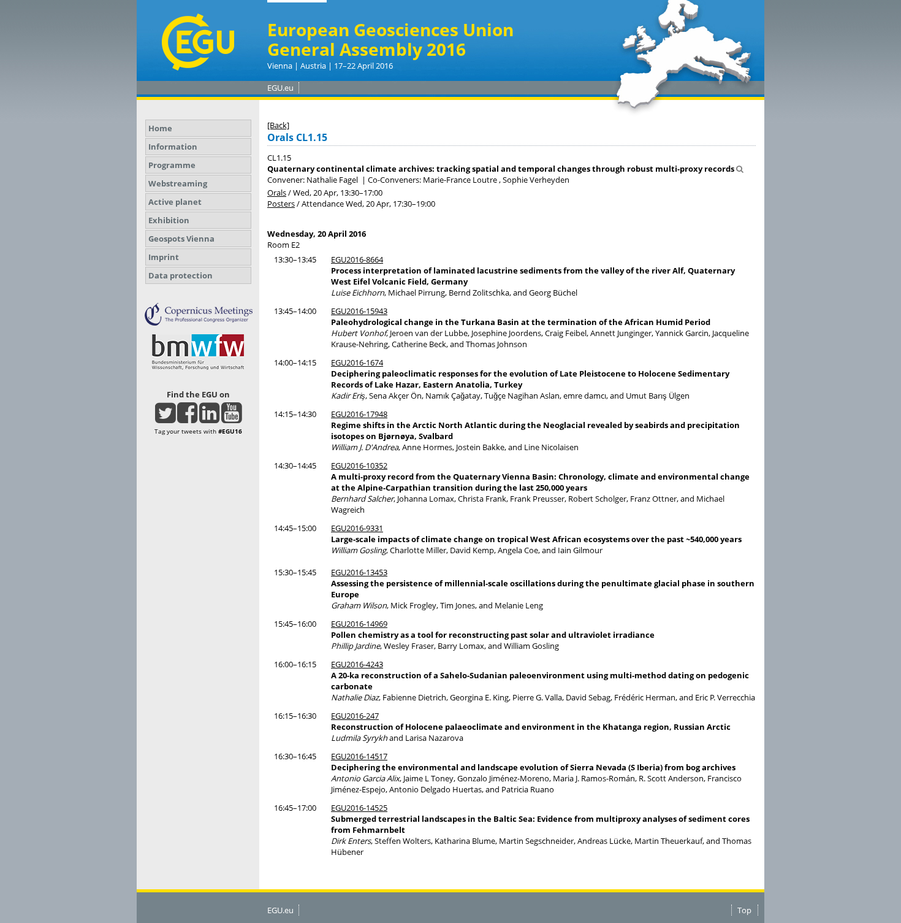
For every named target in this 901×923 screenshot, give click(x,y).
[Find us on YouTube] (231, 418)
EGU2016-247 (355, 715)
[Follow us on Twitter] (165, 418)
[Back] (278, 125)
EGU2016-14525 (359, 807)
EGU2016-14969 (359, 623)
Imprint (163, 256)
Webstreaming (177, 183)
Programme (172, 164)
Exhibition (168, 220)
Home (160, 128)
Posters (281, 203)
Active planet (175, 201)
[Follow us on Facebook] (187, 418)
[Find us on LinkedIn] (209, 418)
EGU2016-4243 (357, 664)
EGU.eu (280, 87)
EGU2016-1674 (357, 362)
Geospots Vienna (181, 238)
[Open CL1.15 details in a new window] (739, 168)
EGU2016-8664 (357, 259)
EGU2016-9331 (357, 528)
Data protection (180, 275)
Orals (276, 192)
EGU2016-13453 (359, 572)
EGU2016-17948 (359, 413)
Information (172, 146)
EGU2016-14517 (359, 756)
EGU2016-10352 (359, 465)
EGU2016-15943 (359, 310)
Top (744, 910)
